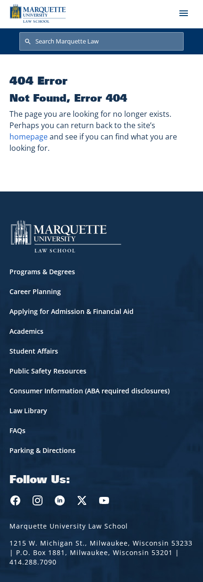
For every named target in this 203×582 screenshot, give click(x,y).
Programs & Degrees (42, 271)
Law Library (28, 410)
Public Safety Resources (47, 370)
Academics (26, 331)
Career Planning (35, 291)
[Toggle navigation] (183, 13)
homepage (28, 136)
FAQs (17, 430)
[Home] (38, 13)
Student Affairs (33, 351)
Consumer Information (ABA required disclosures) (89, 390)
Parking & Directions (42, 450)
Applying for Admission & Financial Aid (71, 311)
